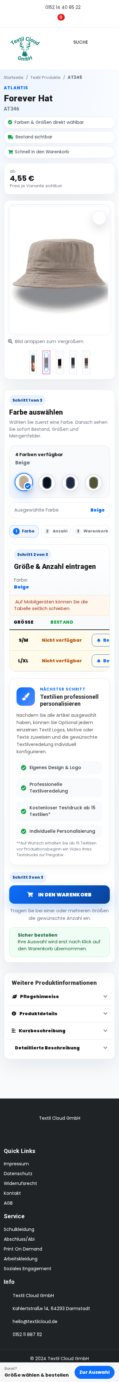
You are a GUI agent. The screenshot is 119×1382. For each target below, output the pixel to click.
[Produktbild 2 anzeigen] (59, 362)
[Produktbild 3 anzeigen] (73, 362)
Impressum (16, 1164)
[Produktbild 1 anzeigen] (46, 362)
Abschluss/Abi (19, 1239)
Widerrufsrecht (20, 1183)
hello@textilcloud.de (35, 1321)
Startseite (13, 77)
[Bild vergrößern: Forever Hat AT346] (99, 218)
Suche (81, 42)
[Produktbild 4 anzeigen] (86, 362)
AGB (8, 1203)
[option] (33, 362)
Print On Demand (23, 1249)
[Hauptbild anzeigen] (33, 362)
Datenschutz (18, 1173)
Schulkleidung (19, 1229)
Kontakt (12, 1193)
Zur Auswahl (94, 1372)
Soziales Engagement (27, 1268)
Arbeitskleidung (20, 1259)
